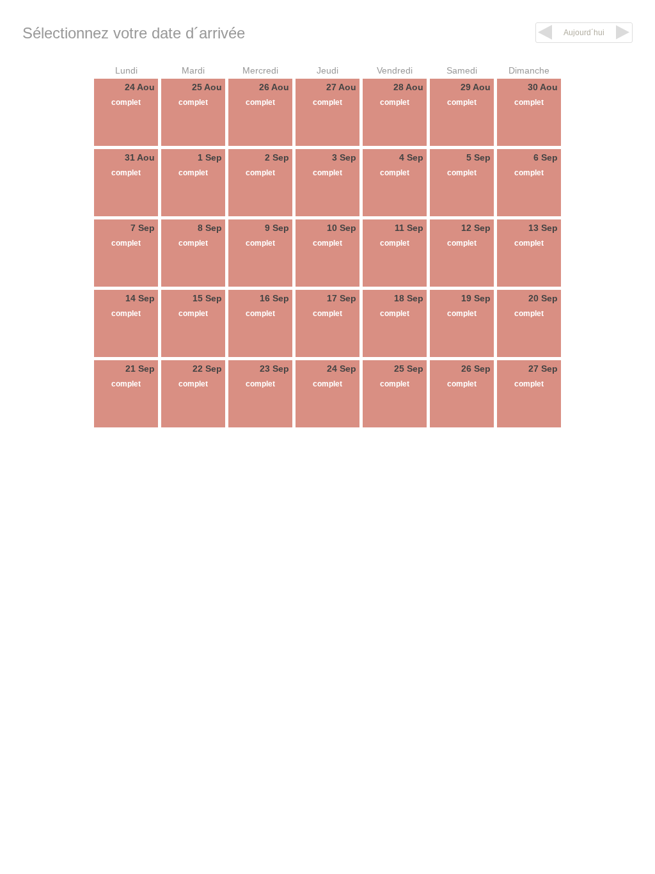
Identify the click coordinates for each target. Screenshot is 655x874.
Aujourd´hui (584, 32)
